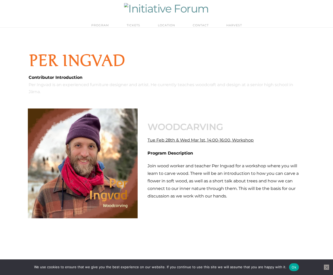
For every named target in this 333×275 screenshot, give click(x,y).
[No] (326, 267)
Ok (294, 267)
